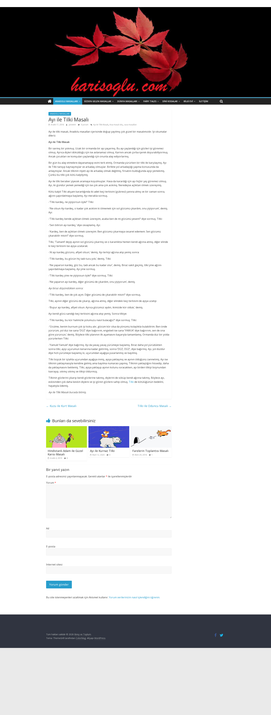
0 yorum (84, 124)
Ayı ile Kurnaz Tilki (102, 451)
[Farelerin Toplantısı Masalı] (151, 428)
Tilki (131, 382)
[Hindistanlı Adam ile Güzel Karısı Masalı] (66, 428)
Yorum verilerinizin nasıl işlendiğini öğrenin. (134, 597)
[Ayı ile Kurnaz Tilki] (108, 428)
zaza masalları (130, 124)
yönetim (72, 124)
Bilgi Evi (188, 101)
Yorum (51, 482)
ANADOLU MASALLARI (66, 101)
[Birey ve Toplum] (49, 101)
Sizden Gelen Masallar (97, 101)
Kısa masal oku (116, 124)
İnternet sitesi (54, 564)
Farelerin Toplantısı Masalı (150, 451)
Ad (47, 528)
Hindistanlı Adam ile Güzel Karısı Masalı (65, 452)
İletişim (203, 101)
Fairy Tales (149, 101)
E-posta (50, 546)
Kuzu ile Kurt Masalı (61, 406)
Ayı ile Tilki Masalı (100, 124)
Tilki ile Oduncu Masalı (155, 406)
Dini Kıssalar (170, 101)
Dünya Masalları (127, 101)
